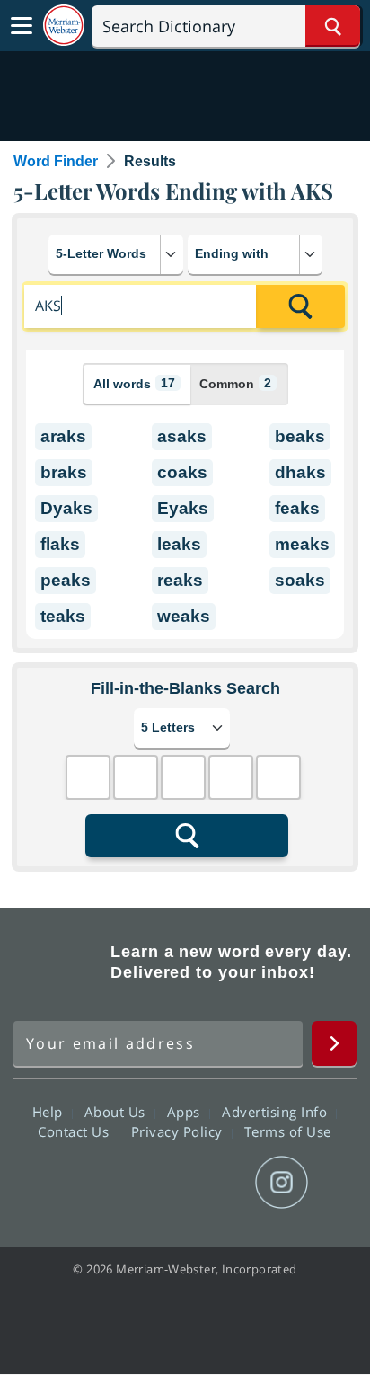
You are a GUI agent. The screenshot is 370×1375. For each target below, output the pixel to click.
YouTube (216, 1183)
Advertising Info (276, 1112)
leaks (179, 544)
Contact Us (75, 1131)
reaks (180, 580)
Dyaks (66, 508)
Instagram (281, 1183)
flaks (60, 544)
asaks (182, 436)
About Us (117, 1112)
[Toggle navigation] (21, 26)
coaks (182, 472)
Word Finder (55, 161)
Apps (186, 1112)
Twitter (152, 1183)
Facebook (87, 1183)
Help (49, 1112)
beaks (300, 436)
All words (134, 383)
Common (235, 383)
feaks (297, 508)
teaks (62, 616)
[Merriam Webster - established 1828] (63, 25)
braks (63, 472)
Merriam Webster (59, 962)
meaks (302, 544)
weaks (183, 616)
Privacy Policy (179, 1131)
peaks (65, 580)
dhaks (300, 472)
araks (63, 436)
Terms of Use (287, 1131)
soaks (300, 580)
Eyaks (182, 508)
